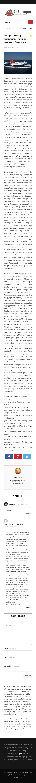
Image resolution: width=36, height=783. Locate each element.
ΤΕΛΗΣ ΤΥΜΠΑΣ (18, 477)
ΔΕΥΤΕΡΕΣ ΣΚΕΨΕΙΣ (26, 29)
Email (9, 657)
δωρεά (28, 724)
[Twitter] (27, 456)
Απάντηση (28, 513)
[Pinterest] (18, 456)
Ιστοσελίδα (11, 666)
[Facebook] (9, 456)
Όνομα (10, 648)
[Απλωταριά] (18, 12)
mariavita (12, 504)
